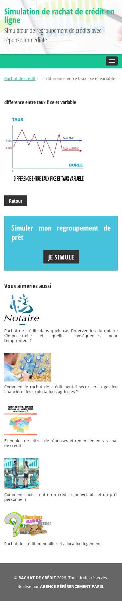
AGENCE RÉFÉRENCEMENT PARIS (71, 586)
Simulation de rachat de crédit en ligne (59, 15)
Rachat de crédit (19, 78)
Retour (15, 200)
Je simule (61, 257)
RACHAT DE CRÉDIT (37, 577)
